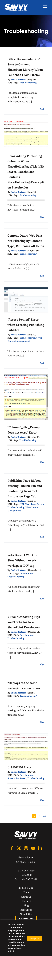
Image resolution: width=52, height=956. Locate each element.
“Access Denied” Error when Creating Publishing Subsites (25, 325)
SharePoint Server (34, 504)
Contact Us (26, 918)
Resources (26, 909)
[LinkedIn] (40, 848)
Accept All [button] (34, 938)
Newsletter (26, 914)
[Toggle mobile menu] (45, 7)
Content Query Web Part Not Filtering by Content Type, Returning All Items (25, 241)
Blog (26, 905)
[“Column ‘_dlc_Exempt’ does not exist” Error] (26, 397)
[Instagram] (26, 848)
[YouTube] (33, 848)
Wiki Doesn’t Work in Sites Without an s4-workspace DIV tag (22, 560)
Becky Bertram (18, 79)
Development (27, 573)
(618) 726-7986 (26, 887)
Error (19, 767)
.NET (21, 504)
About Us (26, 896)
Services (26, 901)
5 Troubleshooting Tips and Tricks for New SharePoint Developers (23, 622)
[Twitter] (19, 848)
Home (26, 892)
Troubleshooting (28, 82)
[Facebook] (12, 848)
